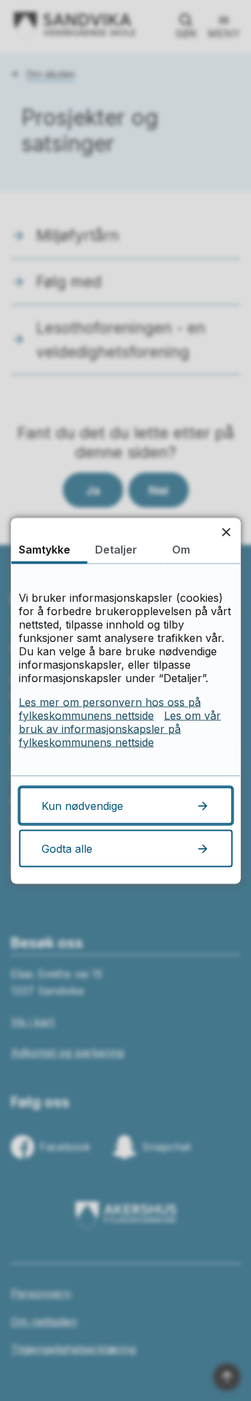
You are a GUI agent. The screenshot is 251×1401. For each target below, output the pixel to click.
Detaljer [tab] (116, 549)
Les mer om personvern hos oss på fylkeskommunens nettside (110, 708)
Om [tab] (181, 549)
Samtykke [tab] (44, 549)
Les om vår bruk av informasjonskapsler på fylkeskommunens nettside (120, 728)
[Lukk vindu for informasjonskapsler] (226, 531)
